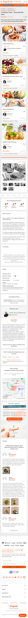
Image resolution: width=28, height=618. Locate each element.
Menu (8, 195)
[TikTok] (10, 577)
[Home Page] (6, 2)
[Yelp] (12, 577)
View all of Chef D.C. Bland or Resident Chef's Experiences (14, 345)
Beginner (5, 357)
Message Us (12, 1)
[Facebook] (7, 577)
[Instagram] (4, 577)
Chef (19, 195)
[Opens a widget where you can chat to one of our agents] (23, 615)
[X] (21, 577)
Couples (10, 357)
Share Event (21, 162)
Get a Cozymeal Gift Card (14, 360)
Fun (14, 357)
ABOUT (2, 195)
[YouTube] (15, 577)
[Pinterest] (18, 577)
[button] (1, 2)
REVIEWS (25, 195)
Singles (17, 357)
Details (13, 195)
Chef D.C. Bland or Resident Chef (17, 312)
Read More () (14, 530)
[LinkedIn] (24, 577)
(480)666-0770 (20, 610)
